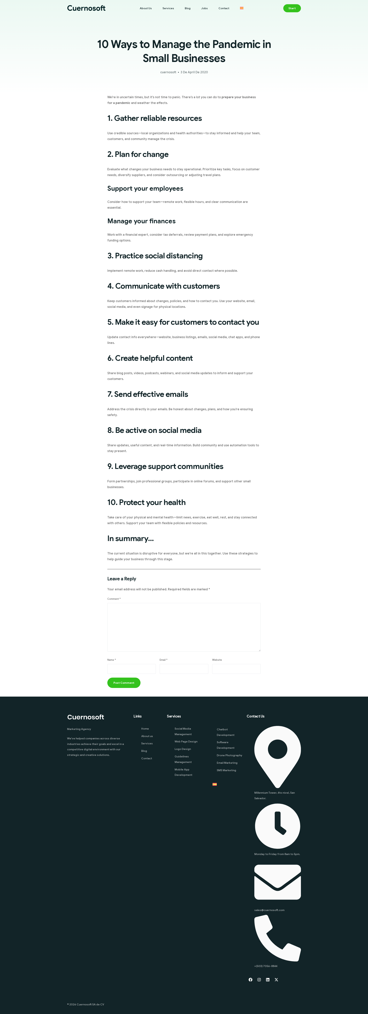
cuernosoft (168, 72)
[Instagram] (259, 980)
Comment (114, 598)
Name (111, 659)
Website (217, 659)
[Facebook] (250, 980)
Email (163, 659)
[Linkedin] (268, 980)
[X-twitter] (276, 980)
